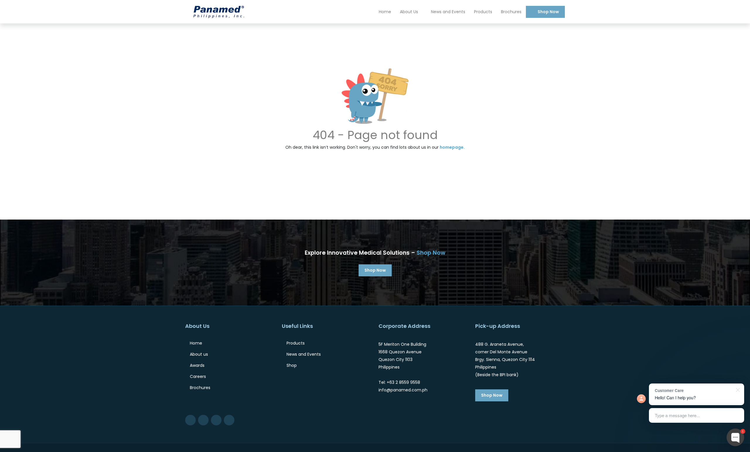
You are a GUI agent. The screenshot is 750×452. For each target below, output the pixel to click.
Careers (198, 376)
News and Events (448, 12)
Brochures (511, 12)
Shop (292, 365)
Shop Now (548, 12)
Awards (197, 365)
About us (199, 354)
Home (385, 12)
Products (483, 12)
